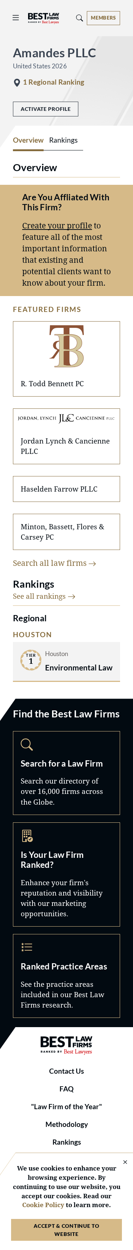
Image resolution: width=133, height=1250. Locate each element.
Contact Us (66, 1071)
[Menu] (16, 18)
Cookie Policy (43, 1204)
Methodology (66, 1124)
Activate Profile (46, 109)
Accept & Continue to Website (66, 1230)
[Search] (79, 18)
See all (40, 596)
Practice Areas (66, 976)
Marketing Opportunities (66, 874)
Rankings (66, 1142)
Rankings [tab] (63, 140)
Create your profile (57, 225)
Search (66, 773)
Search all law (50, 563)
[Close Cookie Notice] (120, 1162)
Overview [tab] (28, 140)
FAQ (66, 1089)
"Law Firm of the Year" (66, 1107)
